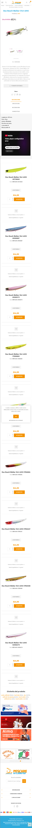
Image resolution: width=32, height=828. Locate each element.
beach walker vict (20, 699)
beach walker (22, 697)
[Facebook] (14, 806)
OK (16, 416)
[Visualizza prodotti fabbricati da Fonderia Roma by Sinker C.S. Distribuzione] (8, 754)
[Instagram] (17, 806)
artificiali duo (7, 699)
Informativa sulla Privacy (16, 420)
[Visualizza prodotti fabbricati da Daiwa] (24, 754)
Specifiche (16, 103)
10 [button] (21, 761)
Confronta (17, 62)
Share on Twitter (12, 94)
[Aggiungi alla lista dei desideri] (16, 211)
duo (25, 695)
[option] (8, 754)
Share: (16, 91)
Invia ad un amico (20, 94)
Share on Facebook (15, 94)
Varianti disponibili (17, 85)
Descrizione (16, 99)
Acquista (19, 199)
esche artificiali (5, 695)
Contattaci (16, 111)
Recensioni (16, 107)
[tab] (16, 100)
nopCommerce (18, 819)
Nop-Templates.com (19, 820)
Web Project (16, 822)
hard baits (17, 695)
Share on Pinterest (17, 94)
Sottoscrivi (24, 781)
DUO (19, 13)
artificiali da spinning (8, 697)
